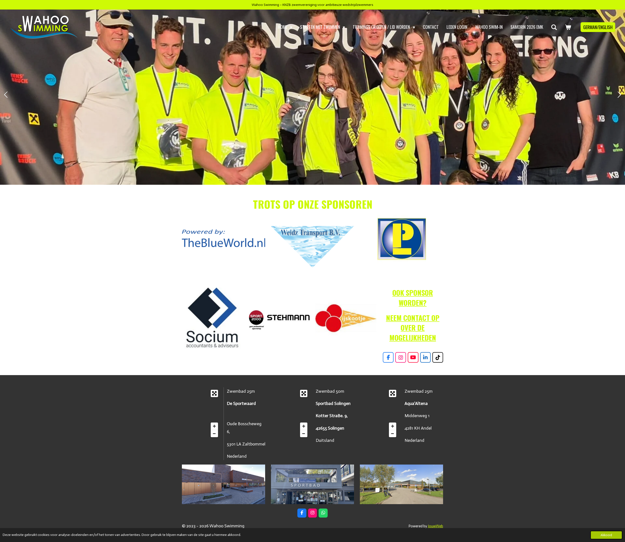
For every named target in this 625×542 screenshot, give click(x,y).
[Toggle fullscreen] (214, 393)
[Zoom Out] (214, 433)
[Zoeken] (554, 27)
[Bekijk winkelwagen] (568, 27)
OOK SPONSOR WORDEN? (412, 297)
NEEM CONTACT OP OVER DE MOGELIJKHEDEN (412, 327)
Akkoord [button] (606, 535)
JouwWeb (435, 526)
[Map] (201, 413)
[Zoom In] (214, 426)
